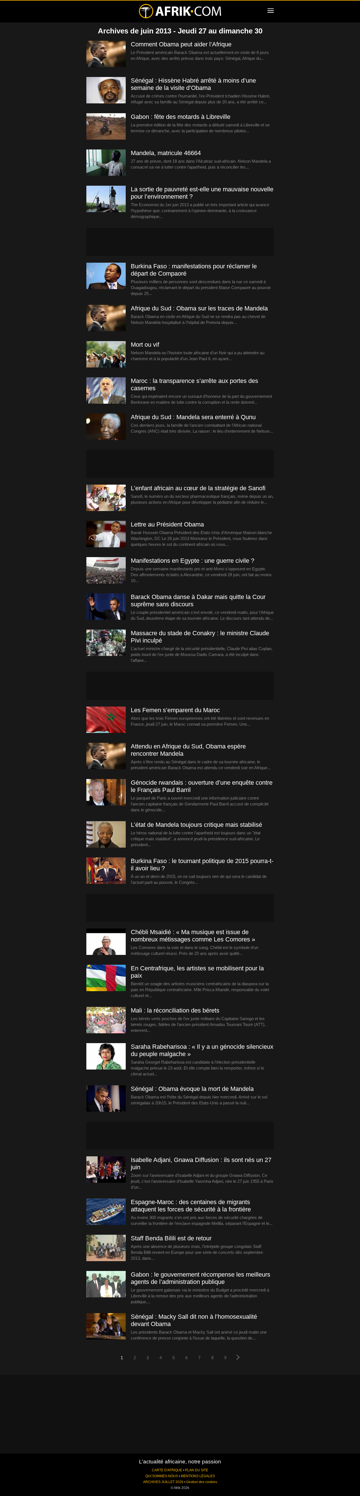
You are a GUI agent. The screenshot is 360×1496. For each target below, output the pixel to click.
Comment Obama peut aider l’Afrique (181, 44)
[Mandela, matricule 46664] (106, 162)
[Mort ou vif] (106, 354)
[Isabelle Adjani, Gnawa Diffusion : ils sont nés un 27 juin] (106, 1169)
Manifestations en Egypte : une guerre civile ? (192, 560)
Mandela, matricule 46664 (166, 152)
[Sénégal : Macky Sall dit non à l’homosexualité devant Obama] (106, 1326)
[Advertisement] (180, 242)
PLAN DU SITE (196, 1470)
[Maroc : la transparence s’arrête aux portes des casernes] (106, 390)
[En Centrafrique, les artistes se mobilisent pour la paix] (106, 978)
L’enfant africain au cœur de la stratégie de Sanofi (198, 488)
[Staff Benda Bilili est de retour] (106, 1248)
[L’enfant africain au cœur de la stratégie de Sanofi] (106, 498)
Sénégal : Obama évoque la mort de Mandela (192, 1088)
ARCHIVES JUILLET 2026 (163, 1482)
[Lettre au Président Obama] (106, 534)
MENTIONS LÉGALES (198, 1476)
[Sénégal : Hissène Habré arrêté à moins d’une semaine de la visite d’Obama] (106, 90)
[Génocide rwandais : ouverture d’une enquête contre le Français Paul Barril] (106, 792)
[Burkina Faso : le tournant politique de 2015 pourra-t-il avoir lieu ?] (106, 870)
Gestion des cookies (201, 1482)
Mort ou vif (145, 344)
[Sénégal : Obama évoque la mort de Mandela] (106, 1098)
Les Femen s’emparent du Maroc (175, 710)
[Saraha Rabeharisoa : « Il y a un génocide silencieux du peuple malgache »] (106, 1056)
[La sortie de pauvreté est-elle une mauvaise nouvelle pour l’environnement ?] (106, 199)
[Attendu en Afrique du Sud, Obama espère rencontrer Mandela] (106, 756)
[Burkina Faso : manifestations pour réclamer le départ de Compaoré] (106, 276)
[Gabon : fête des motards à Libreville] (106, 126)
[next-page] (238, 1358)
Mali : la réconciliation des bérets (175, 1010)
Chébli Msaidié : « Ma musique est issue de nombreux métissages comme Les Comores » (193, 936)
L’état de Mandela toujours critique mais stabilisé (196, 824)
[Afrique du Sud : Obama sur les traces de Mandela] (106, 318)
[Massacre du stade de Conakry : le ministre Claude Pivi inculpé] (106, 643)
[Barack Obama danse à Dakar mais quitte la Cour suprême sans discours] (106, 606)
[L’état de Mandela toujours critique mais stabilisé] (106, 834)
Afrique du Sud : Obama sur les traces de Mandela (199, 308)
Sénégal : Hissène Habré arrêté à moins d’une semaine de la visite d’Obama (193, 84)
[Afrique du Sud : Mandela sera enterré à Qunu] (106, 427)
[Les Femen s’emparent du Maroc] (106, 720)
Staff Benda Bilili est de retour (171, 1238)
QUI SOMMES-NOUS (161, 1476)
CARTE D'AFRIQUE (167, 1470)
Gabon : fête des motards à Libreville (180, 116)
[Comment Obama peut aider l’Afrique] (106, 54)
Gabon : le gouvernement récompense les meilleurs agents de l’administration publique (200, 1278)
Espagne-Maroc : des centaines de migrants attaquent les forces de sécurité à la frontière (191, 1205)
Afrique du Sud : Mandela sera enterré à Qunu (193, 417)
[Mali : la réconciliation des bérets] (106, 1020)
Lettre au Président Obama (167, 524)
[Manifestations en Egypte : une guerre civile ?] (106, 570)
